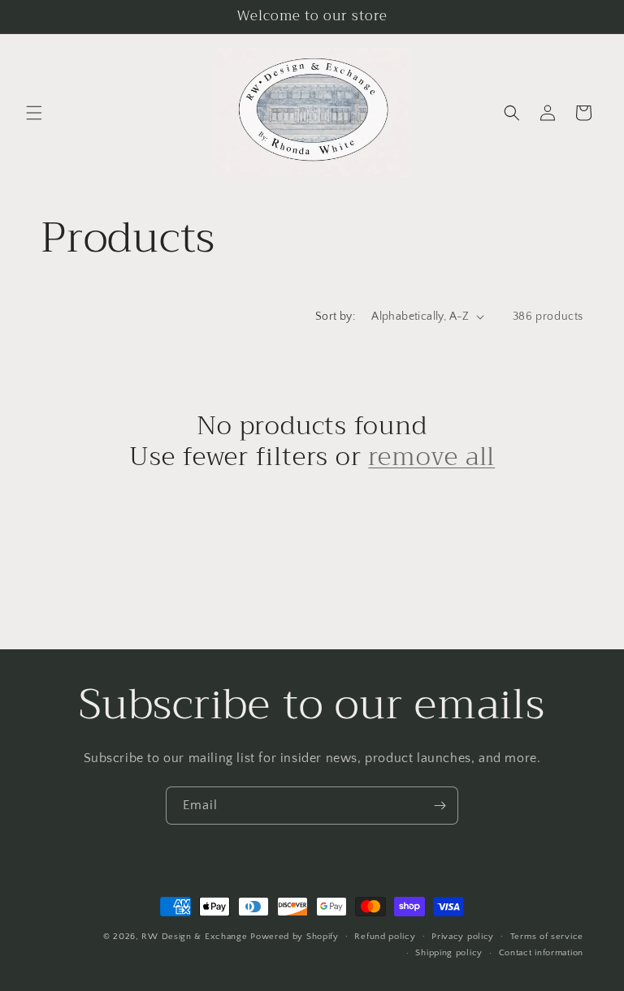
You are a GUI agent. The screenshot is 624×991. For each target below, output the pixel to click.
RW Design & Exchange (194, 936)
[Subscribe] (439, 805)
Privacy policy (462, 936)
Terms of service (546, 936)
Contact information (541, 953)
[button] (34, 113)
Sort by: (335, 316)
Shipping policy (449, 953)
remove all (431, 457)
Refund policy (384, 936)
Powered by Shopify (294, 936)
